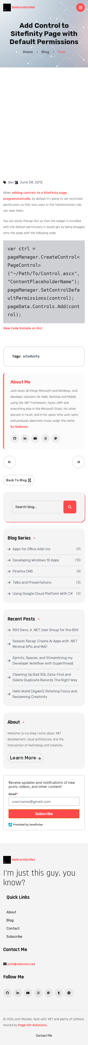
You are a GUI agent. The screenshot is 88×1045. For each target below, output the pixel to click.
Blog (45, 52)
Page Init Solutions (32, 1025)
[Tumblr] (58, 993)
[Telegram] (69, 993)
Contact (13, 928)
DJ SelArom (19, 427)
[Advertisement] (44, 114)
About (11, 912)
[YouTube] (35, 438)
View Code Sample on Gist (23, 328)
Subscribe (44, 813)
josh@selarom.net (21, 964)
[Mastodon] (55, 438)
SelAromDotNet (23, 7)
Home (28, 52)
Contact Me (44, 1036)
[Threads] (45, 438)
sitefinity (31, 356)
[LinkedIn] (25, 438)
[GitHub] (14, 438)
